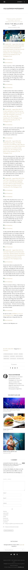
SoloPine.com (21, 567)
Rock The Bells (19, 356)
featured (11, 20)
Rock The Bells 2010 (8, 348)
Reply (23, 463)
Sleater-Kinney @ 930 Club (10, 451)
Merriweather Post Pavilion (14, 21)
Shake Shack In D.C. (8, 429)
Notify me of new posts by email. (12, 527)
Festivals (17, 20)
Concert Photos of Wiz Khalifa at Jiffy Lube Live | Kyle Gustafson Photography (12, 464)
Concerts (19, 18)
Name (4, 493)
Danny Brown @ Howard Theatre (11, 409)
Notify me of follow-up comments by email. (14, 523)
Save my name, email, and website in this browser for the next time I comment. (6, 516)
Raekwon (12, 356)
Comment (14, 364)
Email (4, 498)
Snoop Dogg (6, 358)
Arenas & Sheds (10, 18)
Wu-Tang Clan (20, 358)
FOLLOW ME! (21, 544)
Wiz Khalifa (13, 358)
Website (5, 503)
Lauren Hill (6, 356)
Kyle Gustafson (14, 374)
